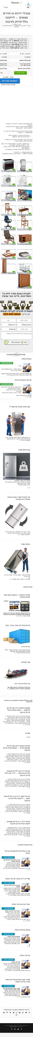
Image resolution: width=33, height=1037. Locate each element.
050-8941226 (8, 934)
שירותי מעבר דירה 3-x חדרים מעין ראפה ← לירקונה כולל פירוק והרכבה (17, 798)
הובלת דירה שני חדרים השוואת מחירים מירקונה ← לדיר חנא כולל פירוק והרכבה (17, 773)
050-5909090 (8, 908)
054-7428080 (8, 883)
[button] (28, 4)
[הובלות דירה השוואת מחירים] (16, 301)
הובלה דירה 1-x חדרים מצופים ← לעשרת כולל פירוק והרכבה (17, 822)
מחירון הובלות (27, 587)
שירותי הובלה (25, 955)
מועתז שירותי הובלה (22, 930)
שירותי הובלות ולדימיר (22, 380)
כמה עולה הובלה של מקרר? (20, 406)
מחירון (27, 733)
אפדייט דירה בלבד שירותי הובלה (17, 878)
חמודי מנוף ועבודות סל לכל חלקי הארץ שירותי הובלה (17, 980)
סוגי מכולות (25, 662)
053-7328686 (8, 959)
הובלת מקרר (25, 544)
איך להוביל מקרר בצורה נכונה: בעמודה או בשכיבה (18, 498)
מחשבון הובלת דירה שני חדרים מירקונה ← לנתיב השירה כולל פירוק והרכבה (18, 710)
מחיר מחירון (20, 73)
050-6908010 (8, 857)
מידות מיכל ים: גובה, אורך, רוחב (17, 625)
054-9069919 (8, 986)
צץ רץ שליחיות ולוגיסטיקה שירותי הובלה (17, 852)
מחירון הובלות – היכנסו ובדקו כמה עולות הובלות (17, 596)
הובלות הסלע (26, 359)
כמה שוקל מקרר (24, 449)
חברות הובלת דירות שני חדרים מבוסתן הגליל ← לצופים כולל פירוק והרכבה (16, 747)
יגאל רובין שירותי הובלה (21, 904)
